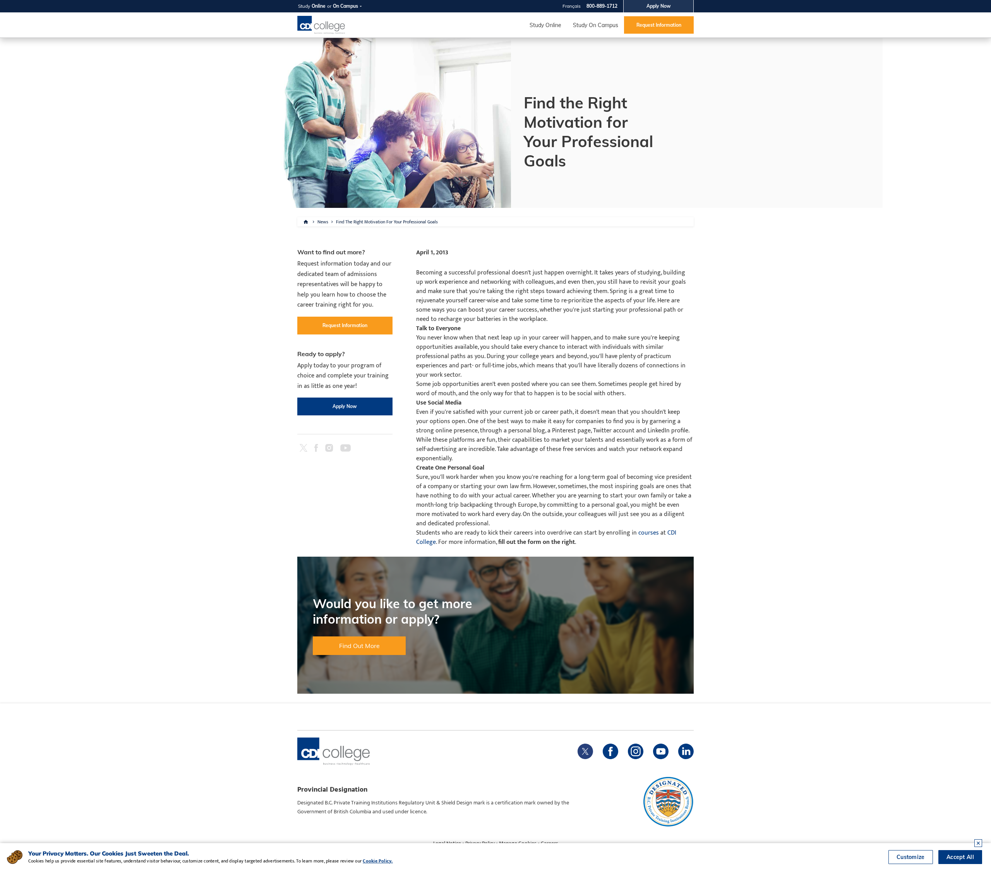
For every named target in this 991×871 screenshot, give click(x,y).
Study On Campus (595, 25)
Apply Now (658, 6)
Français (571, 6)
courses (648, 533)
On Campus (345, 6)
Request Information (658, 25)
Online (319, 6)
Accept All (960, 857)
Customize (911, 857)
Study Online (545, 25)
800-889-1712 (601, 6)
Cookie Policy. (378, 861)
